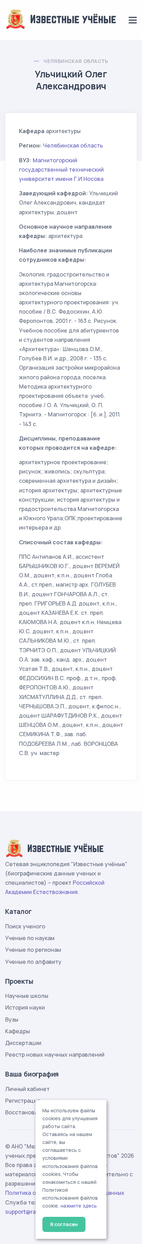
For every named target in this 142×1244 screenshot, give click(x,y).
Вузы (11, 1019)
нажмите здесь (79, 1206)
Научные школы (26, 996)
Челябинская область (75, 61)
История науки (25, 1007)
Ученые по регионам (33, 949)
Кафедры (17, 1031)
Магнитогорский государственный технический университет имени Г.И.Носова (61, 169)
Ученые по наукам (29, 938)
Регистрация (22, 1100)
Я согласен (64, 1224)
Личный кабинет (27, 1089)
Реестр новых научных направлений (54, 1054)
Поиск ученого (25, 926)
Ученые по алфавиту (33, 961)
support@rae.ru (25, 1211)
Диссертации (23, 1043)
